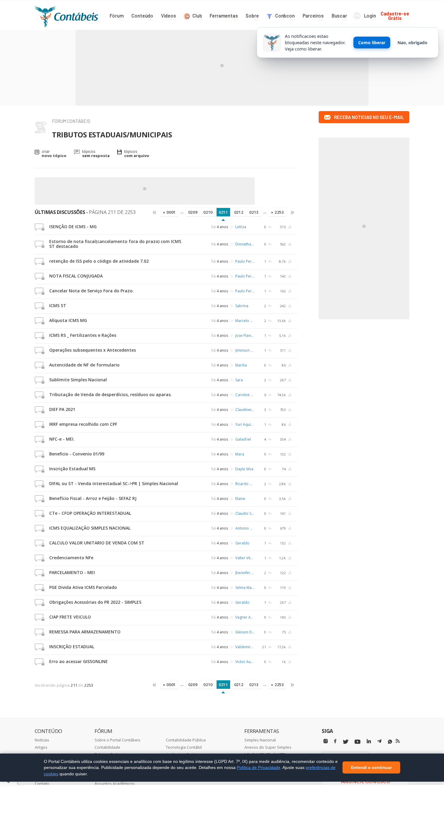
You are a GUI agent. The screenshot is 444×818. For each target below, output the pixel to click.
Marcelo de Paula (245, 320)
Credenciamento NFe (71, 557)
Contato (42, 783)
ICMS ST (57, 305)
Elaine (240, 498)
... (182, 212)
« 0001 (169, 212)
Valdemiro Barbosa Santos (245, 646)
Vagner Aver (245, 617)
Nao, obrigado (412, 42)
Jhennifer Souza (245, 572)
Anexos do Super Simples (267, 747)
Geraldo (242, 543)
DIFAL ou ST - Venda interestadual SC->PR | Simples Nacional (113, 483)
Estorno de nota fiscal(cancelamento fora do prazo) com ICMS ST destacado (115, 243)
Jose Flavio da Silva (245, 335)
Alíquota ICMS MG (68, 320)
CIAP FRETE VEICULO (70, 617)
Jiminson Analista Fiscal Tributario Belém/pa (245, 350)
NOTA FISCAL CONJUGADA (76, 276)
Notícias (42, 740)
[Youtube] (357, 742)
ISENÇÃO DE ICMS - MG (73, 226)
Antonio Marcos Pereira (245, 528)
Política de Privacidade (258, 767)
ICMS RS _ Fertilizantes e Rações (82, 335)
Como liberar (371, 42)
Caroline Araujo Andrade (245, 394)
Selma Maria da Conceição (245, 587)
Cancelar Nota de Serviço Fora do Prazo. (91, 291)
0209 (193, 212)
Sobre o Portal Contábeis (117, 740)
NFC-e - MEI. (62, 439)
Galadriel (243, 439)
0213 (254, 212)
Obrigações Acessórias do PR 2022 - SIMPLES (95, 602)
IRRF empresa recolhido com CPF (83, 424)
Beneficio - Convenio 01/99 (76, 454)
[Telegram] (379, 742)
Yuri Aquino (245, 424)
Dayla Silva (244, 468)
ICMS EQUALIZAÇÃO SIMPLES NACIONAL (89, 528)
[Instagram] (326, 741)
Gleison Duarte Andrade (245, 632)
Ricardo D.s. (245, 483)
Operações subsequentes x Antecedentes (92, 350)
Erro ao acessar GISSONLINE (78, 661)
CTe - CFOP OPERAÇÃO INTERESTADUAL (90, 513)
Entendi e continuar (371, 767)
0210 (208, 212)
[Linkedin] (369, 741)
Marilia (241, 365)
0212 (238, 212)
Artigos (41, 747)
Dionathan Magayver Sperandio (245, 244)
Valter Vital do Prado (245, 557)
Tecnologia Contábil (184, 747)
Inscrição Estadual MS (72, 468)
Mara (239, 454)
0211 (223, 212)
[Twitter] (345, 742)
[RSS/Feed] (397, 741)
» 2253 (277, 212)
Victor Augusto (245, 661)
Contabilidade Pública (186, 740)
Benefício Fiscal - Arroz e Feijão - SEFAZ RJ (93, 498)
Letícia (240, 226)
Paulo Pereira (245, 261)
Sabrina (241, 305)
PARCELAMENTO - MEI (72, 572)
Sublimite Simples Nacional (78, 380)
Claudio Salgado (245, 513)
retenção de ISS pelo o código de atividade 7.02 (99, 261)
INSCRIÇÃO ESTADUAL (71, 646)
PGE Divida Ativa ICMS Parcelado (83, 587)
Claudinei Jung (245, 409)
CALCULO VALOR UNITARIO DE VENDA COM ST (96, 543)
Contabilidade (107, 747)
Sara (239, 380)
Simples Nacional (260, 740)
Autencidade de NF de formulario (84, 365)
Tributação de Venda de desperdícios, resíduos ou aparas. (110, 394)
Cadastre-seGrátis (395, 15)
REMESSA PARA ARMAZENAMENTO (85, 632)
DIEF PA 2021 (62, 409)
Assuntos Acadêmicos (115, 783)
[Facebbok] (335, 741)
